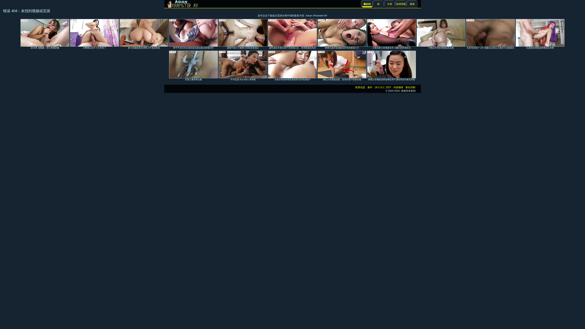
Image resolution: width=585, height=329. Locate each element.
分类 (389, 4)
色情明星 (401, 4)
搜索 (412, 4)
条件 (369, 87)
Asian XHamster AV (316, 15)
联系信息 (360, 87)
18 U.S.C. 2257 (383, 87)
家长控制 (410, 87)
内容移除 (398, 87)
